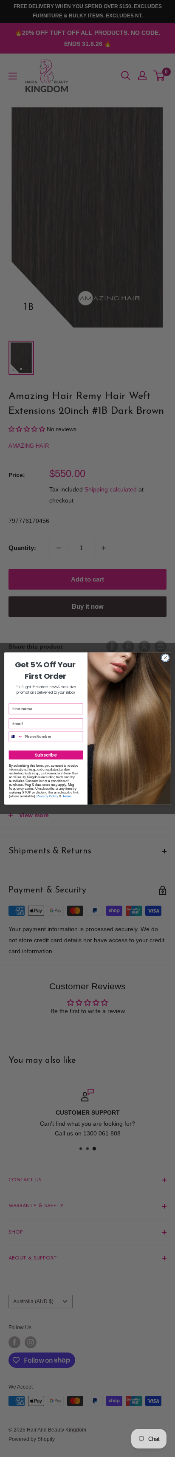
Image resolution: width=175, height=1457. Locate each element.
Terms (67, 796)
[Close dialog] (165, 658)
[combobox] (16, 736)
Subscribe (45, 755)
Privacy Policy (47, 796)
